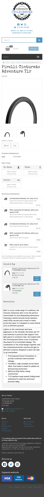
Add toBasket (37, 279)
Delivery (4, 428)
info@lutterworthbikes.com (14, 409)
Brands (23, 487)
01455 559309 (24, 27)
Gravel (18, 62)
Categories (17, 487)
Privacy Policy (6, 431)
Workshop (27, 424)
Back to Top (37, 487)
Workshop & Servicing (21, 33)
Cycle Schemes (29, 426)
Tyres (13, 62)
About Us (15, 31)
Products (29, 487)
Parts (7, 62)
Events (4, 424)
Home (10, 487)
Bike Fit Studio (26, 31)
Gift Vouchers (6, 426)
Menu (6, 56)
